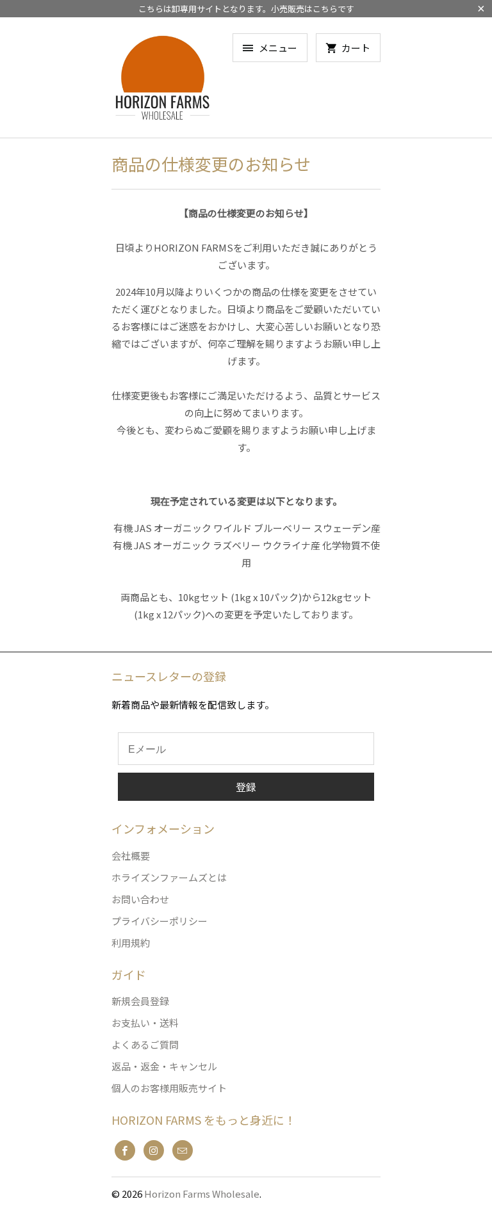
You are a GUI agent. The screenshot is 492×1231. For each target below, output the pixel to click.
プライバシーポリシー (159, 921)
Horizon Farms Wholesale (201, 1193)
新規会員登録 (140, 1001)
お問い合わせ (140, 899)
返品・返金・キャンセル (164, 1066)
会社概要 (130, 855)
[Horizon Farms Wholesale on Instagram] (154, 1150)
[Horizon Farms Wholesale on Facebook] (125, 1150)
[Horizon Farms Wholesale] (162, 82)
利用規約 (130, 942)
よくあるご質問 (145, 1044)
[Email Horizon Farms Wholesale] (182, 1150)
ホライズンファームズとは (169, 877)
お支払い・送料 (145, 1022)
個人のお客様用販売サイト (169, 1088)
